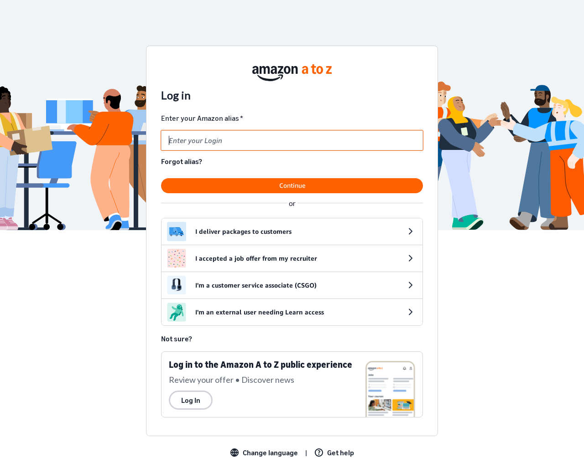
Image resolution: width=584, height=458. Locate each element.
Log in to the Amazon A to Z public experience (260, 364)
